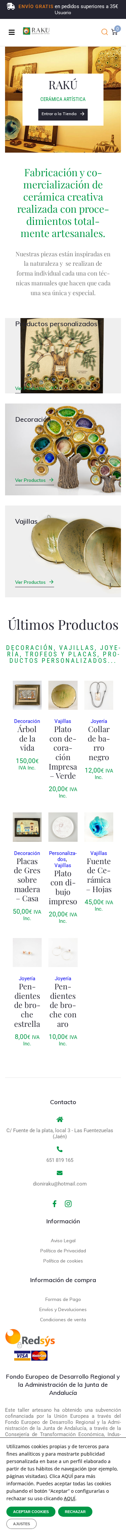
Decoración (27, 721)
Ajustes (21, 1524)
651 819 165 (59, 1160)
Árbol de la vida (27, 738)
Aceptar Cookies (31, 1512)
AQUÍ (69, 1498)
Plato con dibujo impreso (63, 887)
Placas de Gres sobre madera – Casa (27, 879)
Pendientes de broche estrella (27, 1005)
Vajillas (62, 721)
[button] (104, 32)
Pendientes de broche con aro (63, 1005)
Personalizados (63, 856)
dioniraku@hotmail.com (60, 1184)
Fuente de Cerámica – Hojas (99, 875)
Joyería (99, 721)
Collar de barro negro (99, 743)
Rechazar (75, 1512)
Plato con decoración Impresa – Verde (63, 752)
